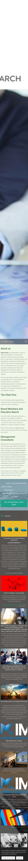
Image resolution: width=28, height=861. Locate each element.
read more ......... (14, 570)
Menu (25, 341)
